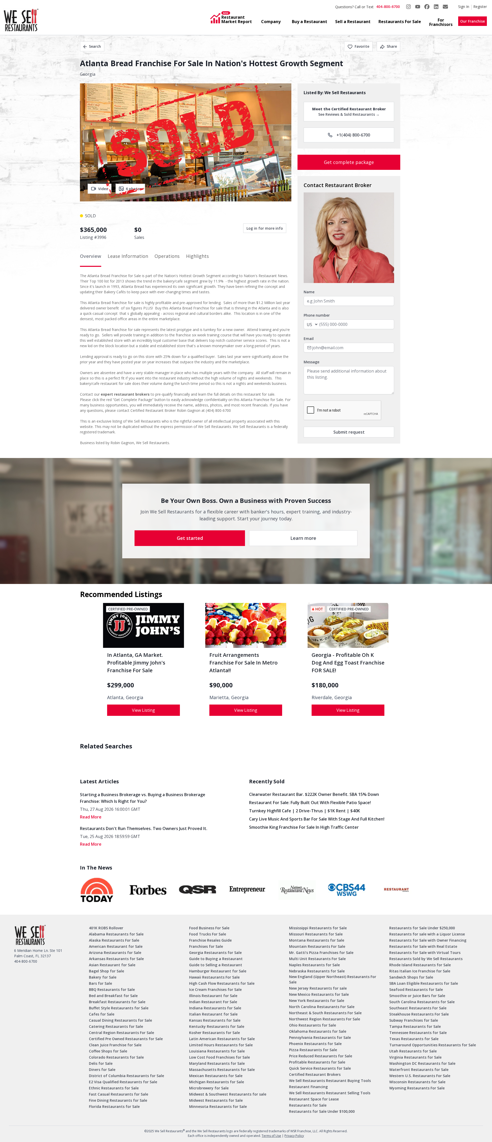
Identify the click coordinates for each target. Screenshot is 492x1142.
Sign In (463, 6)
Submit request (349, 432)
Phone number (317, 315)
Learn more (303, 538)
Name (309, 291)
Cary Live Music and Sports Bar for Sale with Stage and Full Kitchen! (316, 819)
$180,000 (325, 685)
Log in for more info (265, 228)
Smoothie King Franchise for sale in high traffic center (304, 827)
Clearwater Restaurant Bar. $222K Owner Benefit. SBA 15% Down (314, 794)
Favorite (362, 46)
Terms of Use (271, 1136)
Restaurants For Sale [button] (399, 21)
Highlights (197, 256)
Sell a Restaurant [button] (353, 21)
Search (95, 46)
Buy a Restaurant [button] (309, 21)
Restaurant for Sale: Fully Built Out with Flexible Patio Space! (310, 802)
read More (90, 817)
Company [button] (271, 21)
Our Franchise (472, 21)
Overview (90, 256)
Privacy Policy (294, 1136)
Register (480, 6)
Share (392, 46)
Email (309, 338)
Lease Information (128, 256)
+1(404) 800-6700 (353, 135)
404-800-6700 (388, 6)
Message (311, 361)
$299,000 (120, 685)
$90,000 (221, 685)
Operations (167, 256)
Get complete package (349, 162)
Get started (190, 538)
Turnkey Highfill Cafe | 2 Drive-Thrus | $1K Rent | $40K (304, 811)
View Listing (143, 710)
